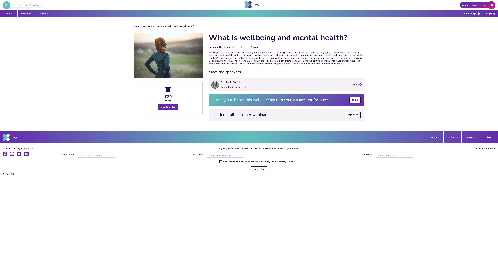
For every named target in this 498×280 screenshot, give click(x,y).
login (355, 99)
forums (44, 13)
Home (137, 26)
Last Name (197, 154)
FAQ (489, 137)
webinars (26, 13)
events (471, 137)
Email (367, 154)
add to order (168, 106)
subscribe (258, 169)
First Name (68, 154)
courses (9, 13)
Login (489, 13)
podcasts (453, 137)
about (434, 137)
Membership (469, 13)
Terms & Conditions (484, 148)
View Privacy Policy (282, 161)
